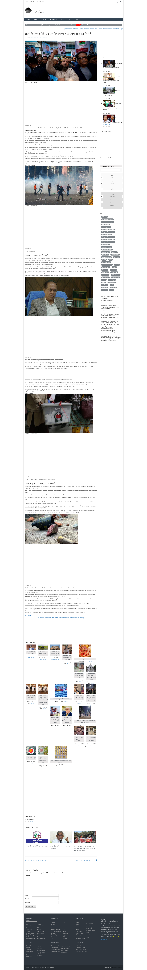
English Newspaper (31, 936)
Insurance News (30, 938)
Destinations (79, 926)
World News (29, 926)
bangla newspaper (106, 247)
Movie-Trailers (64, 950)
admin (45, 37)
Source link (28, 615)
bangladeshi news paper (108, 229)
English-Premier (55, 929)
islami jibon (105, 272)
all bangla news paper (107, 221)
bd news (114, 252)
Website (27, 902)
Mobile (28, 947)
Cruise (78, 924)
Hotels (77, 929)
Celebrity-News (55, 947)
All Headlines (105, 224)
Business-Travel (80, 938)
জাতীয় (29, 657)
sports (103, 280)
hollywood (104, 269)
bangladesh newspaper (108, 237)
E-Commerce (29, 954)
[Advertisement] (61, 374)
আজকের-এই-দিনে (112, 282)
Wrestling (65, 933)
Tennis (53, 936)
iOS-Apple (39, 955)
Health (77, 19)
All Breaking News (36, 25)
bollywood (116, 257)
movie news (105, 274)
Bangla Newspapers (47, 25)
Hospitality (79, 931)
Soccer (64, 926)
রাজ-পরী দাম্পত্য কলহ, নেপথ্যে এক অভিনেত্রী (37, 860)
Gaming (39, 946)
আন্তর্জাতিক (53, 659)
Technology (53, 19)
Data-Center (29, 953)
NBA (64, 924)
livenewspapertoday (116, 967)
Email (27, 899)
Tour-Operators (90, 925)
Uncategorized (106, 124)
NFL (64, 922)
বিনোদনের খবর (113, 287)
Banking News (41, 938)
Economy (43, 19)
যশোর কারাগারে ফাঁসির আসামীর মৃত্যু (85, 860)
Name (27, 895)
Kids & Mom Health (81, 949)
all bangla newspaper (107, 219)
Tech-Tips (39, 948)
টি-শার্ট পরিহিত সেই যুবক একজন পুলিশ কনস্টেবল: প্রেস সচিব (79, 697)
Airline (87, 937)
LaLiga (53, 927)
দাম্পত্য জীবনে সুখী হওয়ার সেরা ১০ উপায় (85, 659)
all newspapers (106, 227)
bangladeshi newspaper (108, 232)
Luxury (78, 927)
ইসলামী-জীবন (104, 285)
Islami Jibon (71, 25)
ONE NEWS (105, 277)
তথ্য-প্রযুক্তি (104, 287)
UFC (64, 929)
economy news (106, 262)
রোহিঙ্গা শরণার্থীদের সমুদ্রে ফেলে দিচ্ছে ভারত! (79, 738)
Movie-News (54, 953)
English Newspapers (60, 25)
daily (110, 259)
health (114, 267)
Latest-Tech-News (31, 946)
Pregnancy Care (80, 947)
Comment (28, 875)
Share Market (41, 935)
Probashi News (86, 25)
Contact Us (104, 939)
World (35, 19)
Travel (69, 19)
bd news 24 (105, 254)
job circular (114, 272)
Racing (64, 927)
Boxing (64, 931)
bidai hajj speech (106, 257)
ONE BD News (115, 274)
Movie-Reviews (65, 948)
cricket (104, 259)
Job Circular (40, 931)
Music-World (64, 952)
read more (116, 936)
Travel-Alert (89, 928)
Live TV (78, 24)
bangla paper (105, 252)
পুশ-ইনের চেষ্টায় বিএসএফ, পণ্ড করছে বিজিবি (64, 28)
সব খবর (32, 657)
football (117, 264)
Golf (52, 938)
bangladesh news (106, 234)
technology (112, 280)
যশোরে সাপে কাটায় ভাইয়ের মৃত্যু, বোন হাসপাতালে (79, 675)
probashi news (115, 277)
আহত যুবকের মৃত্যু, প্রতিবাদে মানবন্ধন (61, 698)
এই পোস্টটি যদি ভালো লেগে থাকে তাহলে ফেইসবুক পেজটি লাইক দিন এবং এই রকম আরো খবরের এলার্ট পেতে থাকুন (61, 617)
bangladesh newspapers (108, 242)
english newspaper (106, 264)
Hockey (65, 938)
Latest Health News (81, 946)
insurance (113, 269)
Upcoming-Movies (65, 946)
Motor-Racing (66, 936)
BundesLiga (54, 935)
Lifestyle (39, 927)
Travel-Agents (89, 923)
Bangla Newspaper (31, 935)
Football (53, 926)
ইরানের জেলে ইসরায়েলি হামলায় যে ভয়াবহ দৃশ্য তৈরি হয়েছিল (91, 738)
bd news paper (115, 254)
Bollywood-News (55, 951)
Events (78, 936)
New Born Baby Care (81, 951)
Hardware (29, 956)
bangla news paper (107, 249)
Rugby (64, 935)
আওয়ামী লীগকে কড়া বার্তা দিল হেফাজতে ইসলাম (36, 846)
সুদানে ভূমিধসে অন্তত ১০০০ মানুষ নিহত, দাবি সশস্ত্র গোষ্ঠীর (108, 28)
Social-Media (29, 951)
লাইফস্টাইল (104, 290)
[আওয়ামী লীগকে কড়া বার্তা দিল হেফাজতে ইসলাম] (37, 837)
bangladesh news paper (108, 239)
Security (28, 949)
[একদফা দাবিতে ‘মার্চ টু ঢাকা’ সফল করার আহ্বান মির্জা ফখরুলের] (61, 837)
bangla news (105, 244)
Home (28, 19)
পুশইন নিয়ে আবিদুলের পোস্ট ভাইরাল (47, 28)
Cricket (53, 924)
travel (103, 282)
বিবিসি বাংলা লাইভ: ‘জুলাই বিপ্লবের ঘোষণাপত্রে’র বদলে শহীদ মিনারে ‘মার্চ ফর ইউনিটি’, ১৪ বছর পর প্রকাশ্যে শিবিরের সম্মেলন (84, 848)
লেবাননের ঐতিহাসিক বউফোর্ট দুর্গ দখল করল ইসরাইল (85, 28)
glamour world (105, 267)
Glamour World (41, 926)
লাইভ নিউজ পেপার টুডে (39, 967)
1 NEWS (104, 216)
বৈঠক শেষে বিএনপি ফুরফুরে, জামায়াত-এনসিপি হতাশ (31, 697)
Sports (62, 19)
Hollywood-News (55, 949)
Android (39, 954)
